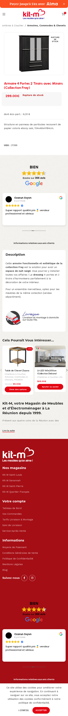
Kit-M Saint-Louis (12, 474)
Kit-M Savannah (11, 480)
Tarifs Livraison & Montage (17, 519)
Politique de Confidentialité (17, 558)
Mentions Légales (12, 564)
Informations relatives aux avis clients (34, 243)
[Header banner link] (29, 4)
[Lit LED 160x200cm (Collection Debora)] (50, 356)
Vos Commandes (12, 513)
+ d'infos (23, 710)
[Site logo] (34, 14)
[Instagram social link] (32, 578)
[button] (50, 387)
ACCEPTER (41, 710)
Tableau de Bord (12, 508)
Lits (60, 377)
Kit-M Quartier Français (15, 491)
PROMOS (18, 380)
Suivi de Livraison (12, 525)
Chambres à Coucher (15, 374)
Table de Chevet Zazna (17, 370)
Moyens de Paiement (14, 547)
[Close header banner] (64, 4)
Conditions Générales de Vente (20, 553)
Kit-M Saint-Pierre (12, 486)
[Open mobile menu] (4, 14)
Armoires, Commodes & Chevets (46, 25)
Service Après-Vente (14, 530)
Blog (5, 570)
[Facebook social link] (24, 578)
